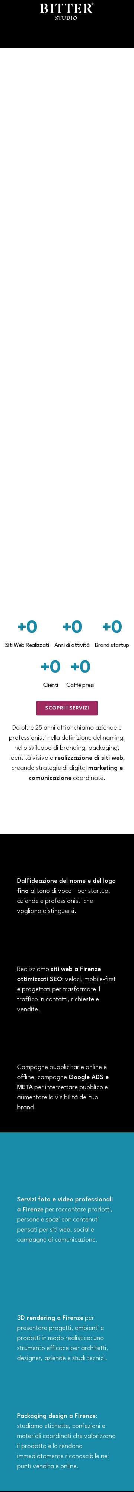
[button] (67, 37)
